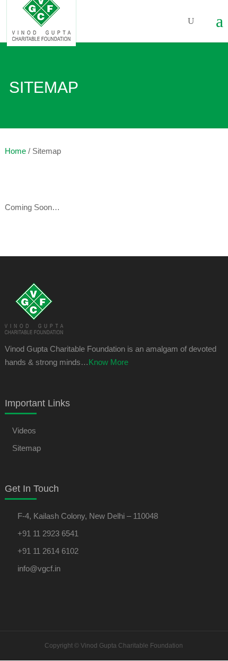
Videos (24, 430)
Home (15, 150)
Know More (108, 362)
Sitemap (26, 448)
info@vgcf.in (38, 568)
